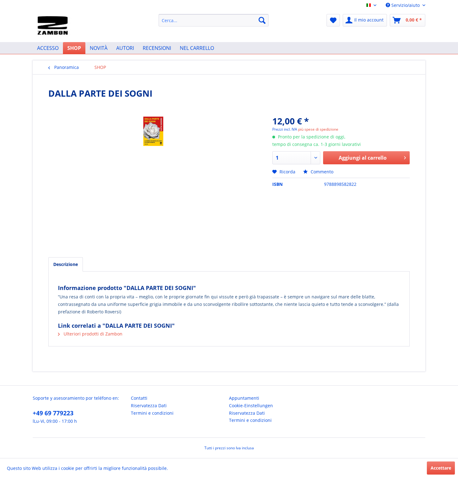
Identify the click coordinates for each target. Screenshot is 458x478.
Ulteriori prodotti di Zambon (92, 334)
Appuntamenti (244, 398)
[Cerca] (262, 20)
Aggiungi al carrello (363, 157)
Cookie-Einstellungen (251, 405)
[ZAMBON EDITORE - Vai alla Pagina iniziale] (54, 26)
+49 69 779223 (53, 413)
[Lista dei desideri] (333, 20)
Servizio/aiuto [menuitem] (405, 5)
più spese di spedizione (318, 129)
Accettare (441, 468)
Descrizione (65, 264)
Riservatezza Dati (149, 405)
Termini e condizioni (152, 413)
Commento (321, 172)
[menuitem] (214, 20)
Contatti (139, 398)
